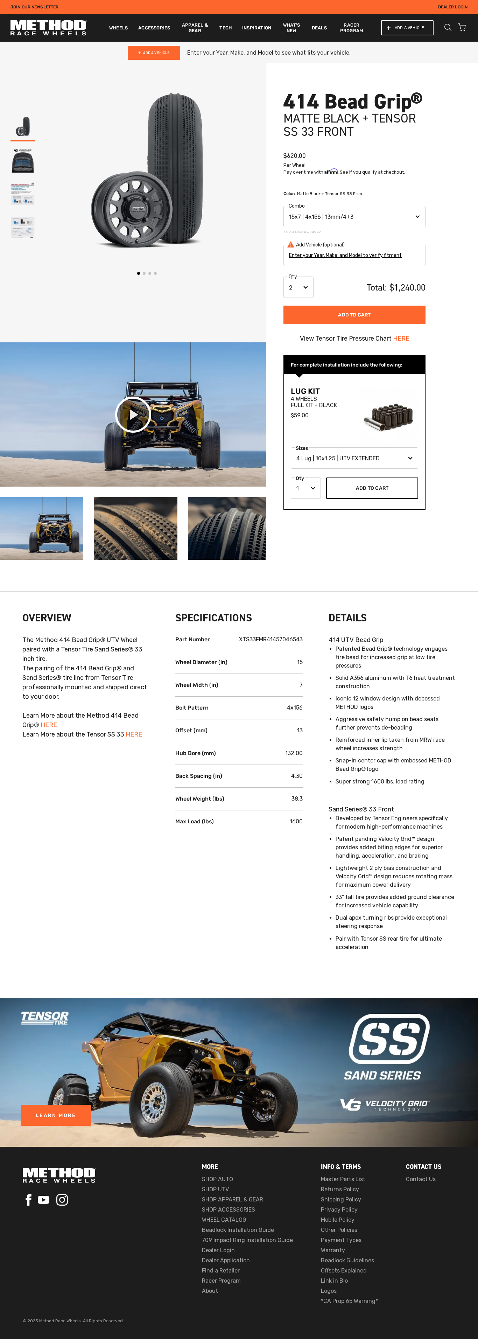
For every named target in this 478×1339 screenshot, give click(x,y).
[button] (46, 176)
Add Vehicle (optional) (320, 245)
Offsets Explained (344, 1270)
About (210, 1291)
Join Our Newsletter (34, 7)
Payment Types (341, 1240)
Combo (297, 206)
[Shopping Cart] (462, 28)
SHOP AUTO (217, 1179)
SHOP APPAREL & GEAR (232, 1199)
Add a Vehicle (409, 28)
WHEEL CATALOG (224, 1219)
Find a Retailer (221, 1270)
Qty (293, 277)
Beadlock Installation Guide (238, 1230)
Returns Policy (340, 1189)
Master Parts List (343, 1179)
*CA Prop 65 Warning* (349, 1301)
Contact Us (421, 1179)
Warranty (333, 1250)
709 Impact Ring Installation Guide (247, 1240)
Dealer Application (226, 1260)
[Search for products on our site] (447, 28)
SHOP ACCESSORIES (228, 1209)
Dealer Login (453, 7)
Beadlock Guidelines (347, 1260)
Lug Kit (305, 391)
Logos (329, 1291)
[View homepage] (59, 1175)
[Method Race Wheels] (48, 28)
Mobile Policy (337, 1219)
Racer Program (221, 1280)
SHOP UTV (215, 1189)
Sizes (302, 448)
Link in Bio (334, 1280)
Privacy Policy (339, 1209)
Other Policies (339, 1230)
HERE (401, 338)
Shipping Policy (341, 1199)
